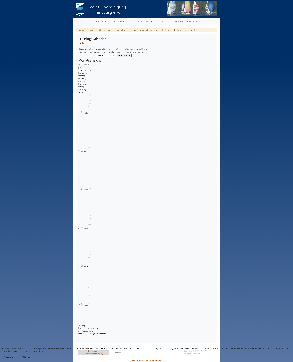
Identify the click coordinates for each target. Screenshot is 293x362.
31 (79, 112)
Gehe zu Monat (124, 55)
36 (79, 304)
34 (79, 228)
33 (79, 189)
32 (79, 151)
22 (89, 224)
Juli (79, 67)
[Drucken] (83, 43)
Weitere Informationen (141, 360)
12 (89, 177)
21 (89, 221)
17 (89, 210)
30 (89, 265)
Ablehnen (26, 357)
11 (89, 174)
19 (89, 215)
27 (89, 257)
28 (89, 259)
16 (89, 188)
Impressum (156, 360)
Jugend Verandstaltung (88, 328)
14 (89, 183)
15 (89, 185)
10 (89, 172)
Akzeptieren (9, 357)
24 (89, 248)
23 (89, 226)
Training (81, 325)
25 (89, 251)
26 (89, 254)
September (83, 73)
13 (89, 180)
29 (89, 262)
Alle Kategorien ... (85, 331)
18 (89, 213)
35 (79, 266)
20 (89, 218)
